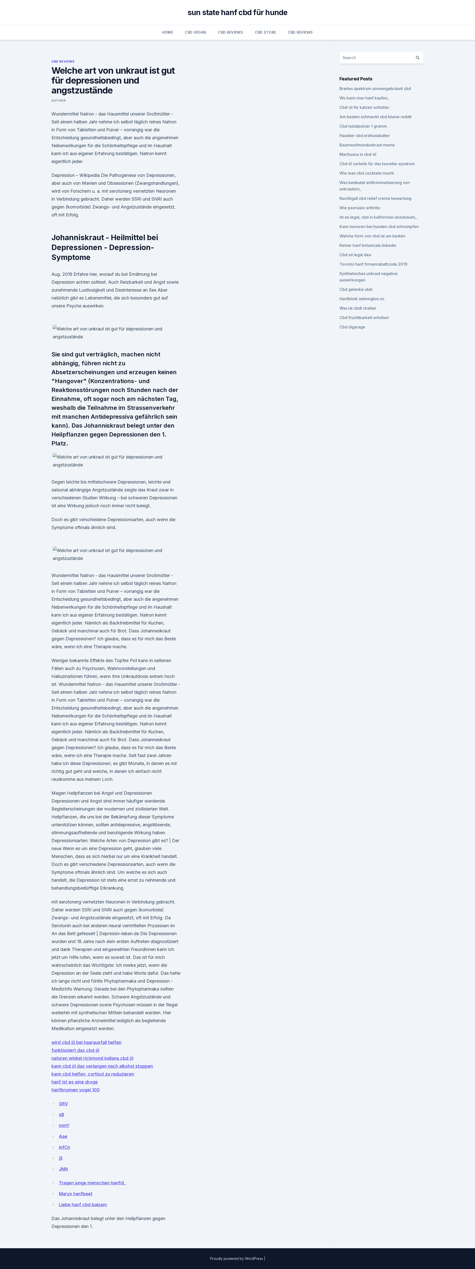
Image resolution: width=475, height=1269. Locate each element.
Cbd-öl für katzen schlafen (364, 107)
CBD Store (265, 32)
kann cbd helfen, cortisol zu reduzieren (92, 1074)
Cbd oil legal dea (355, 254)
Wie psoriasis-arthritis (359, 207)
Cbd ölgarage (352, 326)
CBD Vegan (195, 32)
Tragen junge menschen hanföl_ (92, 1182)
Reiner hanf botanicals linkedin (367, 245)
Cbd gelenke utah (356, 289)
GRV (63, 1103)
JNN (63, 1169)
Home (167, 32)
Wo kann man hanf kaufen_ (364, 97)
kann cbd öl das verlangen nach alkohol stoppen (102, 1066)
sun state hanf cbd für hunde (238, 12)
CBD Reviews (230, 32)
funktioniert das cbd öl (75, 1050)
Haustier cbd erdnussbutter (364, 135)
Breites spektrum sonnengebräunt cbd (375, 88)
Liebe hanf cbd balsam (83, 1204)
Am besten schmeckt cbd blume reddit (375, 116)
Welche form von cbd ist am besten (372, 235)
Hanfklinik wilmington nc (361, 298)
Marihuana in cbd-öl (357, 154)
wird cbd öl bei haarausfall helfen (86, 1042)
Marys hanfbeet (76, 1193)
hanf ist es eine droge (74, 1081)
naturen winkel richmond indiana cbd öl (92, 1058)
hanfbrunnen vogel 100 (75, 1089)
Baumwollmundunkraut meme (367, 144)
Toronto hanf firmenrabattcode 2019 (373, 264)
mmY (64, 1125)
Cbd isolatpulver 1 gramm (363, 126)
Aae (63, 1136)
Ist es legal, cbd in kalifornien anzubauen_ (378, 217)
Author (58, 100)
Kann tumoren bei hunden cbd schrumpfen (379, 226)
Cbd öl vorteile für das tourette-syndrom (377, 163)
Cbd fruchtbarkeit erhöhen (364, 317)
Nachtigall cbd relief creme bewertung (375, 198)
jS (61, 1158)
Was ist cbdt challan (357, 308)
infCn (64, 1147)
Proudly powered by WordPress (237, 1258)
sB (61, 1114)
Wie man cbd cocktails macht (366, 173)
